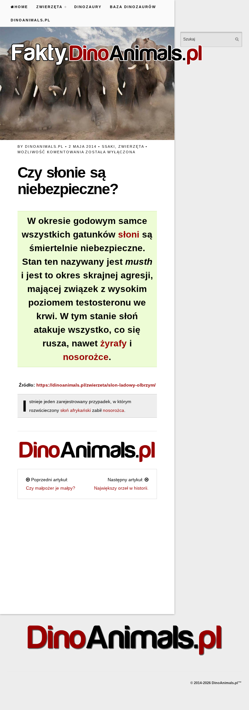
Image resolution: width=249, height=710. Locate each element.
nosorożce (86, 357)
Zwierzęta (47, 7)
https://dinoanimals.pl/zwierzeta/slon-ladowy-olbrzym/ (96, 385)
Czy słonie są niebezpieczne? (68, 180)
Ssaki (108, 146)
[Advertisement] (87, 552)
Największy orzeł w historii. (121, 488)
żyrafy (113, 343)
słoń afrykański (76, 410)
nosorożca (113, 410)
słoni (128, 234)
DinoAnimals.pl (31, 20)
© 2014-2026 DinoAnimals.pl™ (216, 683)
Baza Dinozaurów (133, 7)
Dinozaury (87, 7)
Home (21, 7)
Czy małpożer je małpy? (50, 488)
